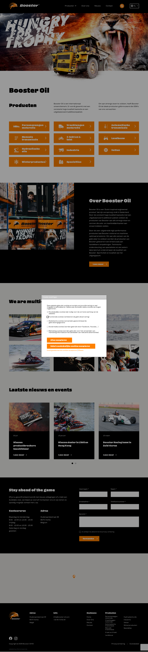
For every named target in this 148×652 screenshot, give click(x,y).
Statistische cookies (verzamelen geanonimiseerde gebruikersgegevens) (68, 321)
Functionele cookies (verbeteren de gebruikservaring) (69, 317)
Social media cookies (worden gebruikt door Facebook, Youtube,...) (73, 327)
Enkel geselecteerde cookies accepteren (62, 350)
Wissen (81, 350)
